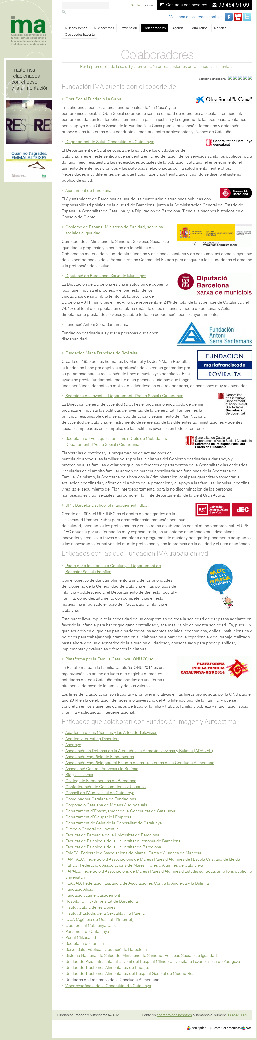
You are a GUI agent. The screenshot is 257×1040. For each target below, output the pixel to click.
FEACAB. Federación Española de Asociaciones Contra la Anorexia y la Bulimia (137, 883)
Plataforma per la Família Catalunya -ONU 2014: (109, 659)
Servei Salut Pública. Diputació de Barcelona (106, 949)
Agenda (178, 28)
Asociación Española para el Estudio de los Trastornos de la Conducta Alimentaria (139, 763)
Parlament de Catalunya (87, 931)
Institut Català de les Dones (90, 907)
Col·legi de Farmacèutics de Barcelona (100, 781)
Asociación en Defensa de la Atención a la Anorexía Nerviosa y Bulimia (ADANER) (139, 751)
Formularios (198, 28)
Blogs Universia (79, 775)
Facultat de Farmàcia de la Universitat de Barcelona (112, 835)
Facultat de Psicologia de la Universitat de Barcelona (113, 847)
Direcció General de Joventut (91, 829)
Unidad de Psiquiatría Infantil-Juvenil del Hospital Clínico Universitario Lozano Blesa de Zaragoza (152, 961)
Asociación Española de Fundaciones (99, 757)
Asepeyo (73, 745)
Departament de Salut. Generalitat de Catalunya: (109, 142)
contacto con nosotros (174, 1015)
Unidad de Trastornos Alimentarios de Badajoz (107, 967)
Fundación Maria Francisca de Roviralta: (102, 353)
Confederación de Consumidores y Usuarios (105, 787)
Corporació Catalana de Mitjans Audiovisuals (106, 805)
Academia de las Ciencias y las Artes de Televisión (111, 733)
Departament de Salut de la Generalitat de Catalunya (113, 823)
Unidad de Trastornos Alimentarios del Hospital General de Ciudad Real (130, 973)
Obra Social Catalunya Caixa (91, 925)
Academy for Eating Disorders (92, 739)
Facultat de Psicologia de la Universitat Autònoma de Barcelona (123, 841)
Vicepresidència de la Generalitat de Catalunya (108, 986)
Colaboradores (155, 28)
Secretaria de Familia (84, 943)
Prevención (129, 28)
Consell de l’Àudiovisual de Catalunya (99, 793)
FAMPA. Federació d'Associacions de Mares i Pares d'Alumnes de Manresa (133, 853)
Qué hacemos (104, 28)
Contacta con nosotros (186, 5)
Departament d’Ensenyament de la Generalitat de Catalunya (120, 811)
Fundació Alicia (79, 889)
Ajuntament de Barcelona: (89, 190)
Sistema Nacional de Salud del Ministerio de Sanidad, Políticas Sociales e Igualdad (141, 955)
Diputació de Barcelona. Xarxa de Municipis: (105, 276)
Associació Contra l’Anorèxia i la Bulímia (101, 769)
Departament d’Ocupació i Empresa (98, 817)
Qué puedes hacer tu (80, 35)
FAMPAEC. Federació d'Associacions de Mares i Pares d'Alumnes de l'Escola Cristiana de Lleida (152, 859)
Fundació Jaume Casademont (92, 895)
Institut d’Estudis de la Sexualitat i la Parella (105, 913)
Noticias (220, 28)
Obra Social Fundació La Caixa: (94, 99)
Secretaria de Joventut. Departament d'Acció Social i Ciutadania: (124, 396)
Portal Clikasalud (80, 937)
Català (136, 5)
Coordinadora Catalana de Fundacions (100, 799)
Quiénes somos (76, 28)
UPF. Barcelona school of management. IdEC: (107, 505)
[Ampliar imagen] (214, 245)
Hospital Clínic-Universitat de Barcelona (101, 901)
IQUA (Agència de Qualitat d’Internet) (99, 919)
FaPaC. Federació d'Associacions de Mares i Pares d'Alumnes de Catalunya (134, 865)
